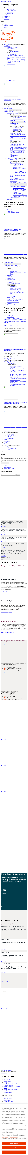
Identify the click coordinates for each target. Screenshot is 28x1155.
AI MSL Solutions (17, 171)
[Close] (1, 457)
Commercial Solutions (12, 373)
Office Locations (11, 64)
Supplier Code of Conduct (10, 1083)
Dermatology (10, 278)
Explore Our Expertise (6, 612)
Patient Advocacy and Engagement (18, 148)
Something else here (9, 468)
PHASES (12, 114)
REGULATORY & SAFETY (17, 126)
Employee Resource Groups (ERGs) (16, 60)
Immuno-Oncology (14, 291)
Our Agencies (7, 1081)
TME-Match (13, 296)
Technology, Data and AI (10, 359)
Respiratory (10, 303)
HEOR (15, 124)
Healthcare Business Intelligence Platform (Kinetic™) (18, 379)
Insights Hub (7, 431)
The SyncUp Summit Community (15, 55)
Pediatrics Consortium (12, 300)
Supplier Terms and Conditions (11, 1089)
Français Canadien (8, 25)
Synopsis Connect (8, 1085)
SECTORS (9, 50)
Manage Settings (14, 1143)
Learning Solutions (14, 178)
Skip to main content (6, 1)
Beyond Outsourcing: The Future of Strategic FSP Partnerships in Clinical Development (13, 230)
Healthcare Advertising (18, 188)
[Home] (8, 35)
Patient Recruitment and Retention (18, 147)
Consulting (9, 199)
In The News (10, 12)
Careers (5, 17)
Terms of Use (10, 210)
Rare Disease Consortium (13, 302)
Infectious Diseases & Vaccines (14, 282)
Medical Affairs (10, 157)
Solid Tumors (13, 295)
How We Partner (8, 108)
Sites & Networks (11, 10)
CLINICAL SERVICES (16, 131)
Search (17, 474)
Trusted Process (14, 155)
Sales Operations (17, 167)
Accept (14, 1152)
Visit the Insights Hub (6, 981)
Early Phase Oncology (15, 289)
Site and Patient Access (15, 145)
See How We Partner (6, 591)
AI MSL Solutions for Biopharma (18, 374)
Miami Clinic (16, 117)
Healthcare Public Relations (20, 195)
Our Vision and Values (12, 47)
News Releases (10, 9)
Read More (3, 548)
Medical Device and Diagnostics (15, 299)
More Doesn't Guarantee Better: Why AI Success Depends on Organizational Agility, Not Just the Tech (15, 403)
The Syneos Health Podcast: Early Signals (11, 325)
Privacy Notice (10, 211)
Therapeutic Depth (8, 262)
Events (5, 14)
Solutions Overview (9, 111)
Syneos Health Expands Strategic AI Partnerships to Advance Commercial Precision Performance (15, 427)
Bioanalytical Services (15, 133)
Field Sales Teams (17, 165)
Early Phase (23, 116)
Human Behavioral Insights (20, 196)
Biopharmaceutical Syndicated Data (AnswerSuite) (17, 376)
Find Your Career (5, 1008)
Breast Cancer (13, 286)
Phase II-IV (13, 120)
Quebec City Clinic (18, 119)
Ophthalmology (11, 297)
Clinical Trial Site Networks (17, 144)
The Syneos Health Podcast (13, 61)
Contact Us (6, 19)
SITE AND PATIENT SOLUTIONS (15, 142)
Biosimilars (9, 275)
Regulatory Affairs (17, 127)
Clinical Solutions (11, 364)
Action (5, 465)
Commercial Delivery (12, 158)
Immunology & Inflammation (14, 281)
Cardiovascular (13, 269)
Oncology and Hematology (13, 283)
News (13, 432)
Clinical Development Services (17, 134)
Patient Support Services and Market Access (17, 180)
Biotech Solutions (14, 51)
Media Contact (10, 13)
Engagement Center (18, 164)
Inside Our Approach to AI (7, 632)
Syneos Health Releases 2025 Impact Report (12, 80)
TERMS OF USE (14, 1137)
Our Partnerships (11, 53)
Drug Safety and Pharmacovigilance (17, 129)
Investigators (7, 16)
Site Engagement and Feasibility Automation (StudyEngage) (18, 150)
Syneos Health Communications (18, 186)
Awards (9, 62)
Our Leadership (11, 48)
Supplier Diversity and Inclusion (12, 1086)
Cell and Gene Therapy (15, 288)
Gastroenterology (11, 279)
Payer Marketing (17, 193)
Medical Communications (19, 189)
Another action (7, 467)
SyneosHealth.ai (11, 363)
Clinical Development (12, 113)
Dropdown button (5, 463)
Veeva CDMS (13, 54)
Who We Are (7, 44)
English (5, 24)
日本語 (5, 27)
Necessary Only (14, 1147)
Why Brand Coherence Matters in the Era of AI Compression (15, 254)
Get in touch (4, 1073)
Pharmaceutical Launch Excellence (18, 182)
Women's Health (11, 304)
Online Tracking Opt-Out (13, 212)
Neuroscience (10, 276)
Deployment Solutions (15, 163)
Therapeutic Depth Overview (11, 265)
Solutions (6, 110)
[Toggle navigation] (1, 30)
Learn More (3, 526)
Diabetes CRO (13, 271)
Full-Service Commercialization (18, 160)
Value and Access (14, 197)
